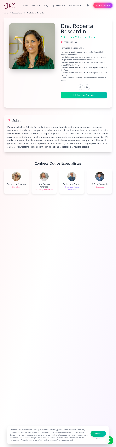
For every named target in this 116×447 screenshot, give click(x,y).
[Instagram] (80, 87)
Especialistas (17, 13)
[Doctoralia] (87, 87)
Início (6, 13)
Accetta (98, 433)
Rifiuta (98, 438)
